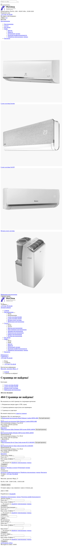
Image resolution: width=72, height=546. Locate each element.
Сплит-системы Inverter (8, 103)
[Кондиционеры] (14, 312)
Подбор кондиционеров (15, 336)
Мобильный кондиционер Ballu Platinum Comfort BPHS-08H (19, 421)
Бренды (10, 30)
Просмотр (4, 428)
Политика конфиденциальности (17, 35)
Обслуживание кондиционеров (17, 329)
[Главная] (8, 301)
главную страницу (21, 413)
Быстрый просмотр (44, 418)
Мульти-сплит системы (8, 231)
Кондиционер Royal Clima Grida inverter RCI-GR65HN (17, 446)
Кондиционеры (8, 24)
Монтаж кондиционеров (15, 328)
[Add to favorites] (1, 420)
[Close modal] (11, 534)
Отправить (4, 464)
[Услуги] (9, 323)
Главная (6, 310)
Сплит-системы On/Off (7, 167)
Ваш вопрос (4, 529)
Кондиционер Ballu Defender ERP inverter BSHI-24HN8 (17, 433)
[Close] (6, 518)
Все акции (7, 27)
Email (2, 460)
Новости (10, 32)
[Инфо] (8, 339)
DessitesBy (12, 494)
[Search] (3, 303)
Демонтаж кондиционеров (16, 333)
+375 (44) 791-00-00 (6, 306)
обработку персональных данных (21, 462)
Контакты (7, 38)
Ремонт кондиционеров (15, 334)
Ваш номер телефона (7, 459)
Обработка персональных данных (18, 37)
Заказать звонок (5, 296)
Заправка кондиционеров (15, 331)
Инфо (6, 29)
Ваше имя (4, 457)
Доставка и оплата (11, 467)
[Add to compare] (3, 420)
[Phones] (1, 303)
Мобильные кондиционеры (9, 294)
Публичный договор (14, 33)
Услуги (6, 25)
